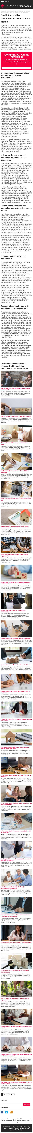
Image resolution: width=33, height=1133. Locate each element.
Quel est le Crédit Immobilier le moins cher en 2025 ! (16, 416)
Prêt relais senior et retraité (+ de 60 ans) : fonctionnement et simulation (12, 887)
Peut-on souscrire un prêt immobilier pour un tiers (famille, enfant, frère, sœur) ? (15, 748)
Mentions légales (19, 1128)
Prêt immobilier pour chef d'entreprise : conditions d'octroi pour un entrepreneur (15, 915)
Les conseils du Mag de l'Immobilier (15, 11)
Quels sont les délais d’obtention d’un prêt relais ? (15, 665)
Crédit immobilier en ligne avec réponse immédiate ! (16, 638)
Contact (20, 1129)
